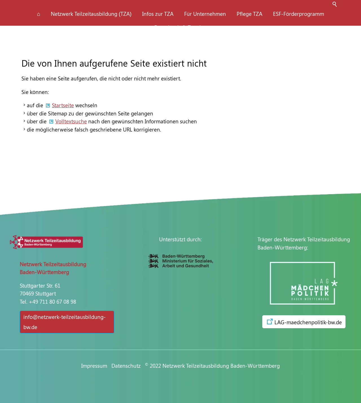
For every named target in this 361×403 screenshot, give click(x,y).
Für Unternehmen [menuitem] (205, 13)
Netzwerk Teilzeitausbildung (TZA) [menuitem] (91, 13)
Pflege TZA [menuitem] (249, 13)
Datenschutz (128, 365)
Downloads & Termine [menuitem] (180, 27)
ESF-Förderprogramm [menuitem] (298, 13)
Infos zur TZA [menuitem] (157, 13)
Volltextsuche (71, 121)
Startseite (63, 105)
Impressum (94, 365)
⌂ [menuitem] (38, 13)
